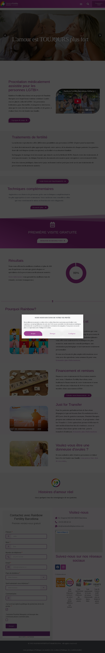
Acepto (33, 333)
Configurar (71, 333)
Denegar (52, 333)
